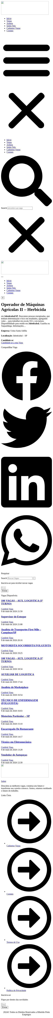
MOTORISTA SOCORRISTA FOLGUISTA (26, 645)
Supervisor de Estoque (13, 616)
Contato (10, 31)
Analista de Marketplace (14, 687)
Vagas (9, 21)
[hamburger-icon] (2, 276)
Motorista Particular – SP (15, 716)
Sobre (3, 781)
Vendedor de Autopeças (14, 754)
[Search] (34, 578)
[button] (26, 85)
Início (9, 18)
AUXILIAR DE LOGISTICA (17, 674)
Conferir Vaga (7, 609)
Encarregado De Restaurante (17, 729)
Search (4, 208)
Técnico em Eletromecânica (16, 742)
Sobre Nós (11, 26)
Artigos (10, 23)
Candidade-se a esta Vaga (12, 343)
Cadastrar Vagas (13, 28)
